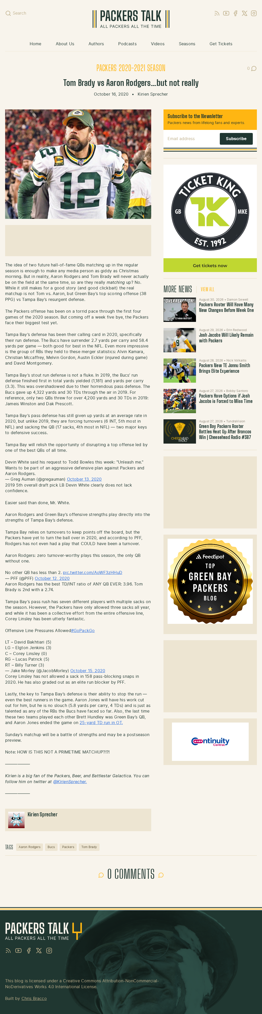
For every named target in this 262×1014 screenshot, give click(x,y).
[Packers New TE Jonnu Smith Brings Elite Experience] (179, 370)
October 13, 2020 (84, 479)
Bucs (51, 847)
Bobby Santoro (237, 390)
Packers (68, 847)
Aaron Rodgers (29, 847)
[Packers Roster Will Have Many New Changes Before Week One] (179, 310)
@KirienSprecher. (70, 782)
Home (35, 44)
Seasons (187, 44)
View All (207, 289)
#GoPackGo (83, 631)
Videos (158, 44)
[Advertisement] (210, 492)
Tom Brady (89, 847)
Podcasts (127, 44)
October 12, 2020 (52, 579)
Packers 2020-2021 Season (131, 68)
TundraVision (235, 421)
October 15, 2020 (87, 671)
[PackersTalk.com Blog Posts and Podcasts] (131, 19)
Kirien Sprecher (153, 94)
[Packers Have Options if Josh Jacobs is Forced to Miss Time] (179, 401)
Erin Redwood (236, 330)
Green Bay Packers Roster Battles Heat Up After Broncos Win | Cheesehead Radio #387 (225, 432)
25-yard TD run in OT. (101, 723)
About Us (65, 44)
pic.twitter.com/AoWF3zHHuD (92, 573)
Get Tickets (221, 44)
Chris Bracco (34, 999)
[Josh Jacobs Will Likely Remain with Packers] (179, 340)
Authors (96, 44)
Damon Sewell (237, 299)
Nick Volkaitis (236, 360)
